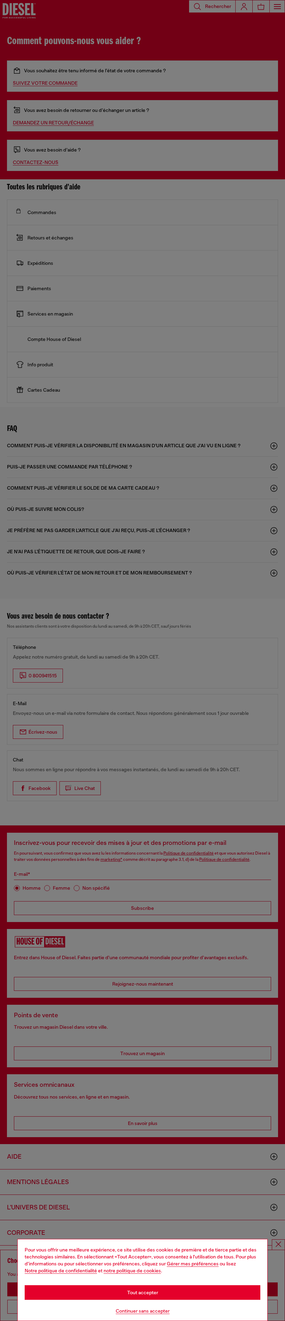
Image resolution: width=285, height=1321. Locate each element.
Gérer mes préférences (193, 1263)
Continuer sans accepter (143, 1311)
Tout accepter (142, 1292)
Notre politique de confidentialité (61, 1270)
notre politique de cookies (132, 1270)
